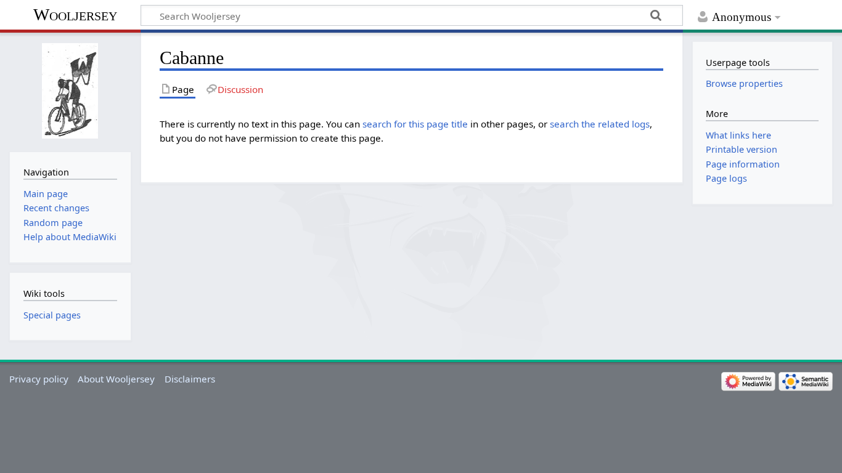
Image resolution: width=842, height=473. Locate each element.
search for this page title (415, 124)
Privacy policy (38, 379)
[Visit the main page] (69, 90)
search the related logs (600, 124)
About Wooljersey (116, 379)
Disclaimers (190, 379)
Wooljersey (75, 14)
